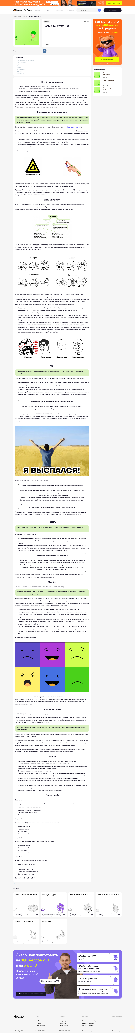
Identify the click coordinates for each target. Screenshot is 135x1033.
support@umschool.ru (88, 1023)
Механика (18, 914)
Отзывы (38, 1023)
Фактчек (19, 71)
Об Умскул (39, 1021)
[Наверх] (132, 1027)
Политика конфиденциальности (91, 1031)
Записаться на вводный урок (90, 1021)
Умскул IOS (63, 1023)
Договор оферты (117, 1031)
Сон (18, 64)
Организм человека (18, 883)
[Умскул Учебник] (67, 3)
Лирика (100, 914)
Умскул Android (64, 1025)
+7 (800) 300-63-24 (88, 1025)
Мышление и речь (21, 69)
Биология (46, 21)
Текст (45, 941)
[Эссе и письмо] (54, 943)
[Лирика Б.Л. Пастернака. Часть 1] (26, 943)
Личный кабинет (40, 1025)
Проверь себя (21, 73)
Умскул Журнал (64, 1021)
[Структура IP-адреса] (54, 917)
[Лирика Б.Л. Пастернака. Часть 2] (109, 917)
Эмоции (19, 67)
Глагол (72, 914)
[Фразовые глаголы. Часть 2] (81, 917)
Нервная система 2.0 (74, 127)
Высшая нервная (21, 62)
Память (19, 66)
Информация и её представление (52, 914)
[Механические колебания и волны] (26, 917)
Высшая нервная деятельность (25, 60)
